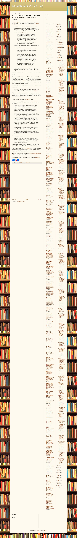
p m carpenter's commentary (49, 297)
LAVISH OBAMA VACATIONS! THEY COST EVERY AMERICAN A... (61, 461)
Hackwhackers (49, 183)
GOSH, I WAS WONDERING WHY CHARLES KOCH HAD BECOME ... (61, 333)
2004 (58, 483)
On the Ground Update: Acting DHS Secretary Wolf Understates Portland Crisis (49, 316)
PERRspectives (49, 313)
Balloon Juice (48, 82)
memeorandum (49, 253)
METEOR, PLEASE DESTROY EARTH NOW (61, 392)
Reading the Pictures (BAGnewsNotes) (50, 365)
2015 (58, 465)
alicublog (48, 40)
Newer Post (14, 199)
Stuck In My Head (49, 447)
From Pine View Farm (49, 168)
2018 (58, 37)
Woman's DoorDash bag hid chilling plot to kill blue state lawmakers (50, 360)
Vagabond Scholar (49, 459)
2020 (58, 34)
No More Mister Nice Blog (27, 6)
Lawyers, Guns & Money (49, 239)
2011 (58, 472)
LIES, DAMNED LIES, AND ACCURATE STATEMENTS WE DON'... (61, 437)
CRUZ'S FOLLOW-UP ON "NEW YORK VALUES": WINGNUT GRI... (61, 267)
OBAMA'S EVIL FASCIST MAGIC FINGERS (61, 415)
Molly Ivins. (37, 157)
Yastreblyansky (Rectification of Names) (49, 501)
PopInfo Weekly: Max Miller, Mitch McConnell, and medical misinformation (50, 341)
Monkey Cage (48, 270)
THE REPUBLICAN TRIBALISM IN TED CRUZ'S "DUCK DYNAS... (61, 298)
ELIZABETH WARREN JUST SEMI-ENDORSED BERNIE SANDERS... (61, 83)
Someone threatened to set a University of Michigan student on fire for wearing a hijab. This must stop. (50, 430)
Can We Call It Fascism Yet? (50, 37)
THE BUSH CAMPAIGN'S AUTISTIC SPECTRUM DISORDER (61, 273)
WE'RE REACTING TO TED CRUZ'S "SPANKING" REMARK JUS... (61, 360)
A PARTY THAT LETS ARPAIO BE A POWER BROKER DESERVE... (61, 125)
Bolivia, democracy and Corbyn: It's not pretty (49, 309)
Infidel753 (48, 195)
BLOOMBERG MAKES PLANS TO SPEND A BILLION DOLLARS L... (61, 161)
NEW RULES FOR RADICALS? (61, 418)
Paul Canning (48, 307)
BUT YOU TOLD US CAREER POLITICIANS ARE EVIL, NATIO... (61, 179)
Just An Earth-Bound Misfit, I (49, 222)
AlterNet (48, 47)
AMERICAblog (49, 54)
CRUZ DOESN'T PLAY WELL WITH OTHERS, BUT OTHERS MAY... (61, 285)
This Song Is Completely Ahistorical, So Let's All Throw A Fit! (49, 230)
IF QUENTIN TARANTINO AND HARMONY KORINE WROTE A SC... (61, 372)
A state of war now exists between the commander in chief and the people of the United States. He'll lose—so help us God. (50, 302)
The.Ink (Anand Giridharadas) (49, 451)
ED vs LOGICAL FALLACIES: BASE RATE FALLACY (49, 174)
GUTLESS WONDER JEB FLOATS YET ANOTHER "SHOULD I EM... (61, 398)
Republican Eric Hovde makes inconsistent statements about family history (50, 64)
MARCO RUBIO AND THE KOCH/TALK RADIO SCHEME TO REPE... (61, 447)
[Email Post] (24, 162)
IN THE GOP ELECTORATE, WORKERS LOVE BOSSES (61, 197)
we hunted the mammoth (49, 464)
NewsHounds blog (49, 291)
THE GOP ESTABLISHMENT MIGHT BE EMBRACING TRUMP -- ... (61, 279)
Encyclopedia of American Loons (49, 156)
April (59, 55)
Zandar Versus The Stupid (49, 507)
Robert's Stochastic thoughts (49, 396)
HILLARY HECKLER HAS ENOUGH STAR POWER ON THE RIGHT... (61, 431)
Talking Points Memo (49, 441)
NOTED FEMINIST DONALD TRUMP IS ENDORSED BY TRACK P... (61, 217)
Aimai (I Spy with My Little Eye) (49, 29)
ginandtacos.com (49, 172)
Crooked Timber (49, 106)
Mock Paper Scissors (50, 266)
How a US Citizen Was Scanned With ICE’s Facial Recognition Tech (50, 379)
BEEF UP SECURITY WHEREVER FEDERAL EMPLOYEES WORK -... (61, 113)
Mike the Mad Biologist (49, 262)
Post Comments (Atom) (21, 201)
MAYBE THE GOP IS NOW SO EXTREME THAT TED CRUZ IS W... (61, 409)
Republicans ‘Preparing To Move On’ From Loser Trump (50, 423)
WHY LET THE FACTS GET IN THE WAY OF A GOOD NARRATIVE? (61, 250)
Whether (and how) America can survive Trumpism (49, 56)
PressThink (48, 346)
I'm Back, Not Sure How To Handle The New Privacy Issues (49, 32)
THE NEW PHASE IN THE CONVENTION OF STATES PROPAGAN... (61, 366)
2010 (58, 474)
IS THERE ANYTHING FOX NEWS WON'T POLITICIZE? (61, 167)
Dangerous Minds (49, 120)
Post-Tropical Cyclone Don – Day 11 (50, 477)
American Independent (48, 61)
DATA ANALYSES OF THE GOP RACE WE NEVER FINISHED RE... (61, 207)
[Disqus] (27, 181)
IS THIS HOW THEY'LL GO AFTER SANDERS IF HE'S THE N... (61, 107)
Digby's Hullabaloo (49, 137)
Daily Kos (48, 118)
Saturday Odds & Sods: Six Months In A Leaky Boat (50, 163)
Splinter (47, 427)
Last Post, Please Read (50, 508)
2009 (58, 475)
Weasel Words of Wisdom (49, 471)
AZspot (47, 78)
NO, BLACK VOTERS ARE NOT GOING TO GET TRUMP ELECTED (61, 224)
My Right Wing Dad (50, 276)
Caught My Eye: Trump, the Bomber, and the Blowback (49, 367)
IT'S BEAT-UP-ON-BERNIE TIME (61, 241)
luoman (38, 530)
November (60, 44)
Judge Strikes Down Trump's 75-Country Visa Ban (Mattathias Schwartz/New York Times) (49, 256)
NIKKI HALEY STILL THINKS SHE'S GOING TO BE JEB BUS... (61, 315)
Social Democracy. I (49, 503)
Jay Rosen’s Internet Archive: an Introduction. (49, 348)
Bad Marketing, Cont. (49, 267)
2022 (58, 31)
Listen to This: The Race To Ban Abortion (50, 443)
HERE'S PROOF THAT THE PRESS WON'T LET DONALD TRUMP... (61, 339)
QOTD (47, 169)
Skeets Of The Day (49, 184)
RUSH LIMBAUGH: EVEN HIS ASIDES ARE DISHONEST (61, 185)
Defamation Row (49, 472)
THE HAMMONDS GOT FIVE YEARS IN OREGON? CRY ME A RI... (61, 426)
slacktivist (48, 416)
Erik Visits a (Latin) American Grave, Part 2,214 (49, 241)
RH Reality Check (49, 383)
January (59, 60)
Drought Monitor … (49, 189)
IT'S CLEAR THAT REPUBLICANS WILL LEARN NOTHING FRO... (61, 131)
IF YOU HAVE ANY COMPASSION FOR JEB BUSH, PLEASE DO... (61, 64)
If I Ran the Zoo (49, 192)
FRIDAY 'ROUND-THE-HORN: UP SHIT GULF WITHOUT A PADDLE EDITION (50, 43)
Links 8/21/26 (48, 263)
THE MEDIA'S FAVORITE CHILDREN (60, 74)
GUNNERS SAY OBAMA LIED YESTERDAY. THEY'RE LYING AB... (61, 404)
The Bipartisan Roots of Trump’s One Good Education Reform (49, 327)
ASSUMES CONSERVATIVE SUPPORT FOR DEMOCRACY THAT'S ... (61, 326)
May (59, 54)
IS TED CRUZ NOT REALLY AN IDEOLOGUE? (61, 387)
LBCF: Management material (49, 418)
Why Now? (48, 475)
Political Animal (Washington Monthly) (49, 324)
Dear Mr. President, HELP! (49, 144)
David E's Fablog (49, 128)
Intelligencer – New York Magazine (49, 209)
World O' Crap (49, 487)
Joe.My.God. (48, 211)
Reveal (47, 376)
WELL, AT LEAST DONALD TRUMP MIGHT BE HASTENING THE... (61, 96)
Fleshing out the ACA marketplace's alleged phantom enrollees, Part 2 (50, 496)
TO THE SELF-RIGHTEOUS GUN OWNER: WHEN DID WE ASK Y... (61, 355)
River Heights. (27, 148)
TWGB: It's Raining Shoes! (49, 437)
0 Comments (28, 162)
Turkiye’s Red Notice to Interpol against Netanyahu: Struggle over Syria (49, 204)
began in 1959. (34, 101)
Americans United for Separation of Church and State (49, 71)
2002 (58, 487)
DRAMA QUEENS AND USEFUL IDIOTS (61, 442)
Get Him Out (48, 88)
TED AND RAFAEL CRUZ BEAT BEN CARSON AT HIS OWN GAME (61, 454)
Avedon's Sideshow (49, 74)
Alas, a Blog (48, 36)
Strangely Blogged (49, 435)
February (60, 58)
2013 (58, 469)
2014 (58, 467)
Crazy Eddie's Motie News (50, 100)
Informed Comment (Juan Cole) (50, 201)
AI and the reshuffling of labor (49, 108)
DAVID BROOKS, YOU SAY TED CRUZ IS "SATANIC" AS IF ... (61, 344)
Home (27, 199)
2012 (58, 470)
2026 (58, 24)
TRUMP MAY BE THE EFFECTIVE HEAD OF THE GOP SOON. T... (61, 255)
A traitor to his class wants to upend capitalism (49, 453)
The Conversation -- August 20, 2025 (49, 373)
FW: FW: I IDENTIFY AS (50, 278)
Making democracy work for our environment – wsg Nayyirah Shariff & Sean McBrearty (49, 150)
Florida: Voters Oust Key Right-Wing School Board (49, 134)
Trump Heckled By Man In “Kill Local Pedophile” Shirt (49, 213)
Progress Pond (49, 352)
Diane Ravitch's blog (50, 132)
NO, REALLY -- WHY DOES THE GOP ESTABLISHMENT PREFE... (61, 202)
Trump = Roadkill (49, 129)
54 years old (27, 99)
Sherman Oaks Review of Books (49, 410)
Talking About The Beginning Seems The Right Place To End (50, 293)
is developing (16, 22)
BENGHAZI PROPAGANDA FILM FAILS (61, 245)
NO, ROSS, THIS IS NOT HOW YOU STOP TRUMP (61, 156)
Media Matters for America (49, 251)
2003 (58, 485)
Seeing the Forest (49, 405)
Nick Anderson (48, 79)
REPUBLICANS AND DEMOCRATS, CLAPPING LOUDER (61, 151)
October (59, 45)
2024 (58, 28)
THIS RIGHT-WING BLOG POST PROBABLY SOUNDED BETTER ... (61, 304)
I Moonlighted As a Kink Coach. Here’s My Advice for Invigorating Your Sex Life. (50, 386)
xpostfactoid (48, 493)
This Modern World (50, 457)
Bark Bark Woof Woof (49, 87)
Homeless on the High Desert (49, 187)
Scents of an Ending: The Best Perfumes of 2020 (49, 413)
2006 (58, 480)
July (59, 50)
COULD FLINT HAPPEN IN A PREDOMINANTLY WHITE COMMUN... (61, 69)
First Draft (48, 161)
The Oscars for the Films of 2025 (49, 461)
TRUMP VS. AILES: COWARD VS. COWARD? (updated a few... (61, 119)
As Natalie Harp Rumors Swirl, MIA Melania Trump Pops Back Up (49, 334)
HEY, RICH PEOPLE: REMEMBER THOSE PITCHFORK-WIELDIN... (61, 191)
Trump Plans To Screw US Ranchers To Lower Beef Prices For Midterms (50, 114)
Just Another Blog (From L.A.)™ (49, 227)
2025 (58, 26)
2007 (58, 478)
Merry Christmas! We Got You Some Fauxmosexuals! (49, 489)
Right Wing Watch (49, 391)
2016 (58, 41)
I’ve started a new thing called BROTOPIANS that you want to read (50, 467)
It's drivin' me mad (49, 75)
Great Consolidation (50, 178)
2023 (58, 29)
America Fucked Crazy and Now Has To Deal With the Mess (50, 401)
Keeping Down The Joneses (49, 139)
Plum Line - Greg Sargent (49, 321)
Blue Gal (48, 91)
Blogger (45, 530)
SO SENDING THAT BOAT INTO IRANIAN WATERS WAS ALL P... (61, 261)
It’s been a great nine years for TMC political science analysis (50, 272)
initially (24, 80)
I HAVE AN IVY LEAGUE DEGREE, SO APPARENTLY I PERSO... (61, 230)
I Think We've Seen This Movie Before (49, 180)
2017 (58, 39)
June (59, 52)
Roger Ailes (48, 392)
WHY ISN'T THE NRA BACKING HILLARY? (61, 421)
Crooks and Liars (49, 111)
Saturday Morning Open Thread (49, 83)
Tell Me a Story (49, 446)
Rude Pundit (48, 399)
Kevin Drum (48, 235)
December (60, 42)
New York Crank (49, 281)
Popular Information (50, 338)
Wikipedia (36, 90)
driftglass (48, 142)
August (59, 49)
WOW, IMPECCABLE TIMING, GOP (61, 383)
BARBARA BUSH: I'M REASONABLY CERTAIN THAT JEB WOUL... (61, 173)
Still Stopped (48, 218)
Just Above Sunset (49, 217)
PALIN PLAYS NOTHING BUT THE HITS (61, 212)
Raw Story (48, 357)
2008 (58, 477)
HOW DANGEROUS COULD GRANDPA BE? (61, 102)
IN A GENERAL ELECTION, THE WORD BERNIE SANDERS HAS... (61, 138)
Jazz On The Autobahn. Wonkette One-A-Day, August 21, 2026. (49, 483)
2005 (58, 482)
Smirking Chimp (49, 421)
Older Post (39, 199)
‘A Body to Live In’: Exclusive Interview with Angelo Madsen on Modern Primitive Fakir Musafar (49, 123)
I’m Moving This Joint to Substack (50, 354)
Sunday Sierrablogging (50, 192)
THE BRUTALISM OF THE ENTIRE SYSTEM (61, 320)
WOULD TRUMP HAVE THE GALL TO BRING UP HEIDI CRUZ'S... (61, 236)
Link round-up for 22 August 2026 (49, 197)
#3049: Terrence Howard (49, 158)
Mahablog (48, 245)
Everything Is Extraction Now (49, 406)
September (60, 47)
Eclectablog (48, 147)
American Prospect (49, 68)
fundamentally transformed (22, 32)
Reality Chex (48, 371)
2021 (58, 33)
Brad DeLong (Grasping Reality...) (50, 96)
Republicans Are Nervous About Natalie (50, 247)
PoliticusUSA (48, 331)
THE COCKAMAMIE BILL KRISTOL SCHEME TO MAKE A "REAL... (61, 145)
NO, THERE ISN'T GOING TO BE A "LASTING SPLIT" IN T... (61, 350)
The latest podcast (49, 92)
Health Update (48, 236)
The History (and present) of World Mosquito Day (49, 102)
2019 (58, 36)
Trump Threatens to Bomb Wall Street (49, 224)
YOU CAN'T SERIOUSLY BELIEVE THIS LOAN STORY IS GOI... (61, 291)
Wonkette (48, 480)
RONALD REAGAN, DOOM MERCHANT (61, 310)
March (59, 57)
